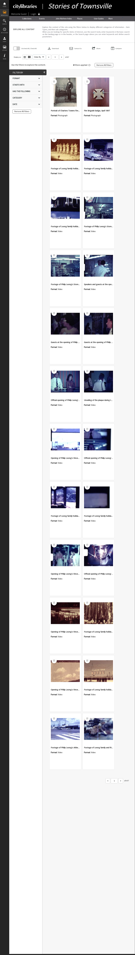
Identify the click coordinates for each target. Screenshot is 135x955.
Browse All (4, 15)
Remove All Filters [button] (104, 65)
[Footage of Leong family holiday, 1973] (65, 150)
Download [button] (53, 48)
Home (4, 6)
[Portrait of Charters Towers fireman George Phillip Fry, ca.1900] (65, 92)
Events (42, 18)
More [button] (4, 59)
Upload (4, 50)
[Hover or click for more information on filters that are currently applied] (89, 65)
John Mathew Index (64, 18)
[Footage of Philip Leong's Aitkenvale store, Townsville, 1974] (65, 729)
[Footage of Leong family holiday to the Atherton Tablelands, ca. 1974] (98, 613)
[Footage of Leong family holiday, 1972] (65, 207)
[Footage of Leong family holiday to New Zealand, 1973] (65, 497)
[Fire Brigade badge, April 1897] (98, 92)
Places (79, 18)
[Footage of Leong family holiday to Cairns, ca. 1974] (98, 671)
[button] (75, 48)
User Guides (99, 18)
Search (4, 24)
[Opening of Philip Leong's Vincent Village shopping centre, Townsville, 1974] (65, 439)
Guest (24, 13)
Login (4, 41)
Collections (26, 18)
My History (4, 33)
